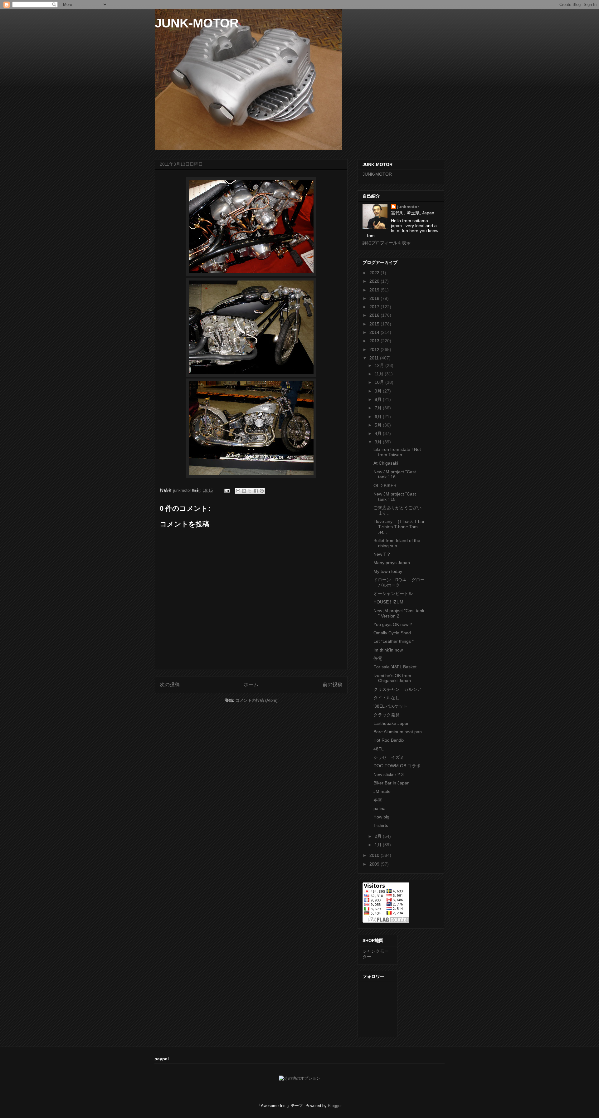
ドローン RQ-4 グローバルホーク (399, 582)
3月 (379, 441)
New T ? (381, 554)
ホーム (251, 684)
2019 (375, 289)
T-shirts (380, 825)
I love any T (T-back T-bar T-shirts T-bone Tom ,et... (399, 527)
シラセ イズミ (390, 757)
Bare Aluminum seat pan (397, 731)
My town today (387, 571)
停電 (377, 658)
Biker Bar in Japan (391, 782)
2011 (374, 357)
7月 (379, 407)
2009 (375, 864)
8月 (379, 399)
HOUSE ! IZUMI (389, 601)
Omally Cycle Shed (392, 632)
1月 (379, 844)
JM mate (382, 791)
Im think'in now (388, 649)
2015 (375, 323)
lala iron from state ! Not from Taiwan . (397, 452)
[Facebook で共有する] (256, 491)
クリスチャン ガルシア (397, 689)
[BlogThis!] (244, 491)
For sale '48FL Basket (394, 666)
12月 (380, 365)
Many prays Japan (391, 562)
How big (381, 816)
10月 (380, 382)
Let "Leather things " (393, 641)
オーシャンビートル (393, 593)
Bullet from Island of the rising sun (396, 543)
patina (379, 808)
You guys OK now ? (392, 624)
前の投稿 (333, 684)
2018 (375, 298)
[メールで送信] (238, 491)
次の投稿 (170, 684)
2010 (375, 855)
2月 (379, 836)
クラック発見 (386, 714)
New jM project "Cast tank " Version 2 (398, 613)
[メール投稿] (226, 490)
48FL (378, 748)
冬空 (377, 800)
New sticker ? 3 (388, 774)
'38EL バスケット (390, 706)
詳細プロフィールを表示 (387, 242)
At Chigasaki (385, 463)
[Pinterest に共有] (262, 491)
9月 (379, 390)
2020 (375, 281)
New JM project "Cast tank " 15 (394, 496)
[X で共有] (250, 491)
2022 (375, 272)
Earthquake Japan (391, 723)
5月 (379, 424)
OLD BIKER (385, 485)
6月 (379, 416)
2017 (375, 306)
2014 (375, 332)
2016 (375, 315)
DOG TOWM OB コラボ (397, 765)
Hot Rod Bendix (388, 740)
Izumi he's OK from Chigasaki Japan (392, 678)
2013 (375, 340)
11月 (380, 373)
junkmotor (408, 206)
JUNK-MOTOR (197, 23)
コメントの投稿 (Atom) (256, 700)
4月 (379, 433)
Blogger (334, 1105)
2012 (375, 349)
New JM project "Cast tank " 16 (394, 474)
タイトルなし (386, 697)
